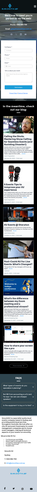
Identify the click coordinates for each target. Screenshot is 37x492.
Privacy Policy (13, 93)
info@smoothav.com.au (15, 463)
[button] (35, 7)
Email (7, 63)
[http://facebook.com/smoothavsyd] (5, 488)
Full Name (8, 47)
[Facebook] (11, 34)
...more (23, 154)
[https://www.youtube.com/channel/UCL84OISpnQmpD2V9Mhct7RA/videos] (31, 489)
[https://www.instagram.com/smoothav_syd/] (23, 489)
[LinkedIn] (20, 34)
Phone (7, 55)
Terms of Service (23, 93)
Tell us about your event (12, 70)
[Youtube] (25, 34)
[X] (16, 34)
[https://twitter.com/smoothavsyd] (14, 488)
